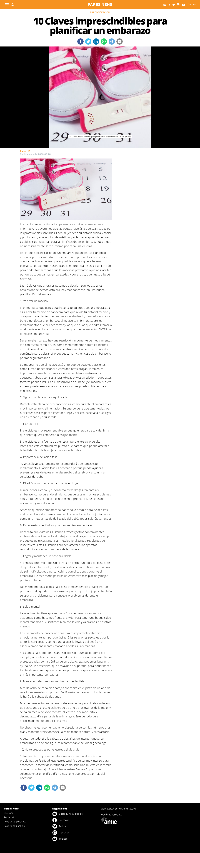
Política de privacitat (15, 821)
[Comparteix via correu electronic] (119, 41)
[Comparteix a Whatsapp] (104, 41)
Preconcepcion (100, 12)
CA (189, 4)
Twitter (62, 826)
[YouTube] (184, 5)
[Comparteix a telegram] (112, 41)
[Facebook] (170, 5)
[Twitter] (174, 5)
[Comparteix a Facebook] (80, 41)
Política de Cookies (14, 826)
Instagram (64, 832)
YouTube (63, 839)
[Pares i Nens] (100, 4)
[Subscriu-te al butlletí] (165, 5)
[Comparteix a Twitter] (88, 41)
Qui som (8, 813)
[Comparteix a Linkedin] (96, 41)
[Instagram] (178, 5)
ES (194, 4)
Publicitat (9, 817)
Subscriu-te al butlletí (70, 814)
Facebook (63, 820)
